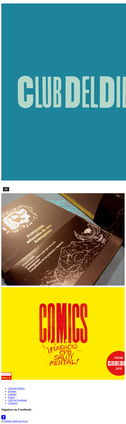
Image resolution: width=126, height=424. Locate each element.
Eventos (12, 391)
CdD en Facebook (17, 400)
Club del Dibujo (16, 388)
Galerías (12, 394)
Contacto (12, 403)
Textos (11, 397)
